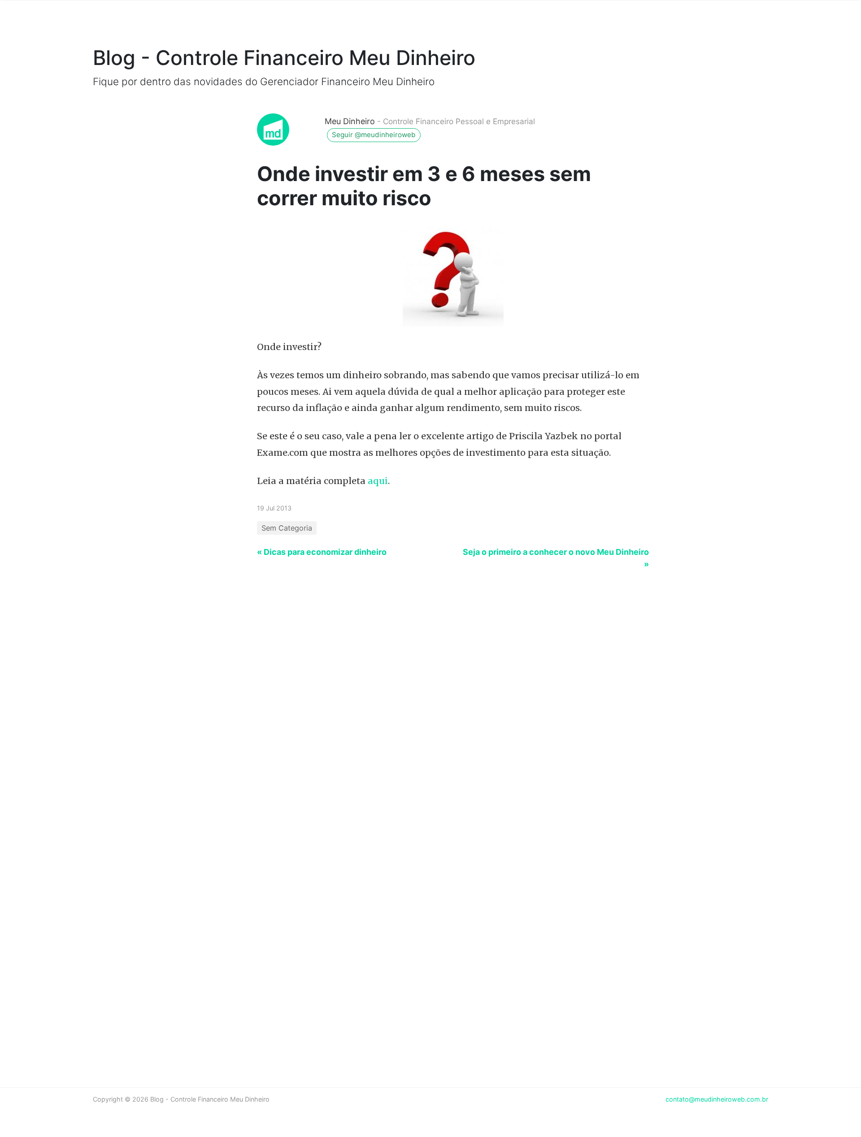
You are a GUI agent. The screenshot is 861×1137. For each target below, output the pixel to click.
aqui (378, 481)
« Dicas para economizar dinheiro (322, 552)
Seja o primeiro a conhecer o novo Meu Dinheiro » (556, 558)
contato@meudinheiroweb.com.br (716, 1099)
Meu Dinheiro (350, 121)
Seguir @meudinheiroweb (374, 134)
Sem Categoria (286, 527)
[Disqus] (430, 706)
